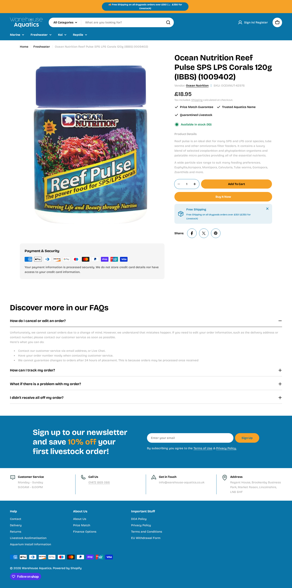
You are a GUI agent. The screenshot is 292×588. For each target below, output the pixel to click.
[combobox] (111, 22)
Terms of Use (202, 448)
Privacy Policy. (226, 448)
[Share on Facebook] (192, 233)
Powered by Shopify (67, 568)
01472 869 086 (99, 482)
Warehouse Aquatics (36, 568)
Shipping (197, 100)
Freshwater (41, 46)
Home (24, 46)
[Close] (267, 208)
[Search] (168, 22)
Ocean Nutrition (197, 85)
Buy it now (223, 197)
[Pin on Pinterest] (215, 233)
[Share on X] (204, 233)
